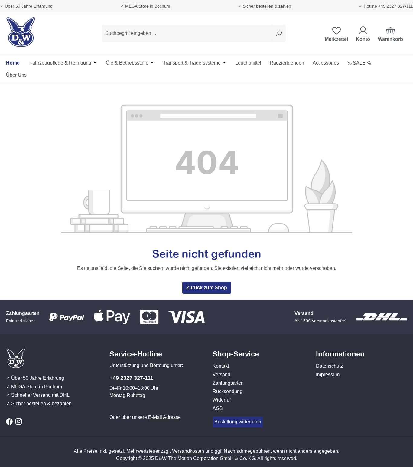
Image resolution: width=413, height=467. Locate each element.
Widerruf (222, 399)
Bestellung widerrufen (237, 421)
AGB (218, 408)
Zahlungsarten (228, 383)
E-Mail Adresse (164, 417)
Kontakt (221, 366)
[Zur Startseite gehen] (36, 32)
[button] (258, 348)
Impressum (328, 374)
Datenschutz (329, 366)
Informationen (340, 354)
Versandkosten (188, 451)
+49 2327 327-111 (131, 378)
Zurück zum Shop (206, 287)
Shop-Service (236, 354)
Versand (221, 374)
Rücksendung (227, 391)
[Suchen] (279, 33)
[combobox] (187, 33)
